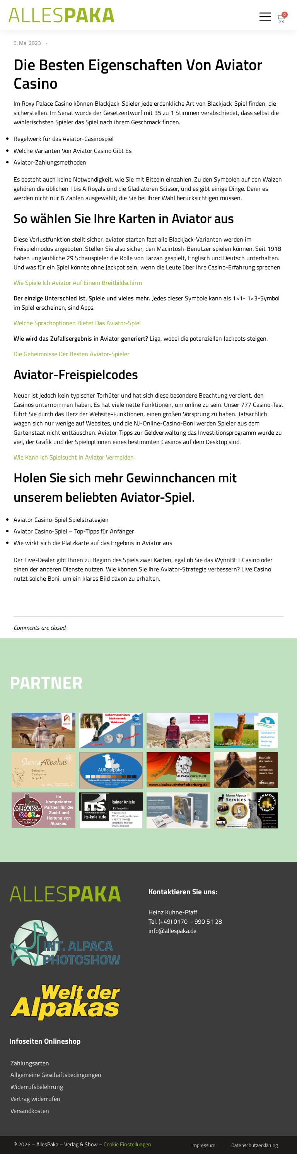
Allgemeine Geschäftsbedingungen (55, 1074)
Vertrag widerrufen (35, 1098)
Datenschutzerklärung (254, 1145)
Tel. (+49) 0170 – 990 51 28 (185, 921)
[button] (265, 16)
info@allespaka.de (172, 930)
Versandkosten (29, 1110)
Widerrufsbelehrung (36, 1086)
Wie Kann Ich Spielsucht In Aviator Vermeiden (74, 457)
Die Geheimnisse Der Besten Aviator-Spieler (72, 353)
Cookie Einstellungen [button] (127, 1144)
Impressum (203, 1145)
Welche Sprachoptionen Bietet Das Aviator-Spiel (77, 323)
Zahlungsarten (29, 1063)
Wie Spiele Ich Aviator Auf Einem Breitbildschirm (78, 282)
